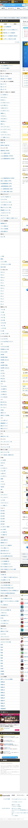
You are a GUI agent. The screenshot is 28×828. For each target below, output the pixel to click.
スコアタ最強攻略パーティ (6, 564)
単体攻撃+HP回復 (4, 357)
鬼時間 (24, 386)
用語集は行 (3, 695)
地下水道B (3, 513)
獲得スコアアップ (4, 428)
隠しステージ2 (3, 86)
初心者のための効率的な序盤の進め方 (8, 593)
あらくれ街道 (3, 529)
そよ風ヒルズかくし (4, 108)
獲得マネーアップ (4, 425)
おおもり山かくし (4, 97)
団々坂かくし (3, 100)
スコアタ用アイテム (4, 623)
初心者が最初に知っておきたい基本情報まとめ (9, 590)
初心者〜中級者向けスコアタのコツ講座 (8, 569)
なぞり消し (3, 373)
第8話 (2, 663)
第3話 (2, 650)
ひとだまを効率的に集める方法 (7, 556)
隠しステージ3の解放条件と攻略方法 (10, 35)
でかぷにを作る (4, 386)
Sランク (2, 290)
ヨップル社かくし (4, 132)
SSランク (2, 288)
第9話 (2, 666)
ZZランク (2, 280)
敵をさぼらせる (4, 402)
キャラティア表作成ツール (6, 196)
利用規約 (13, 795)
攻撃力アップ (3, 412)
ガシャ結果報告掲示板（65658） (7, 188)
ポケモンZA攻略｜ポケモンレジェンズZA (19, 799)
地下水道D (3, 518)
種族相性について (4, 542)
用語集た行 (3, 689)
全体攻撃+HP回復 (4, 365)
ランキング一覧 (4, 199)
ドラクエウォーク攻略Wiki (16, 806)
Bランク (2, 296)
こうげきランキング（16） (6, 212)
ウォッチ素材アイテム (5, 620)
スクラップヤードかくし (5, 126)
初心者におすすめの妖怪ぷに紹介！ (7, 587)
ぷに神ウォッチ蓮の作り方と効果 (9, 39)
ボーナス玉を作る (4, 397)
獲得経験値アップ (4, 423)
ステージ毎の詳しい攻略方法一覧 (7, 454)
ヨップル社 (3, 500)
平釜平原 (2, 486)
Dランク (2, 301)
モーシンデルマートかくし (6, 129)
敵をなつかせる (4, 404)
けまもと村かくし (4, 118)
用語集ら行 (3, 703)
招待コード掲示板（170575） (6, 180)
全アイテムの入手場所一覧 (6, 610)
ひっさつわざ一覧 (4, 338)
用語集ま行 (3, 697)
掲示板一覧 (3, 142)
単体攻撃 (2, 354)
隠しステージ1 (3, 84)
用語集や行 (3, 700)
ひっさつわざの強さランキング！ (7, 341)
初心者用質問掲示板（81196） (6, 183)
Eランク (2, 304)
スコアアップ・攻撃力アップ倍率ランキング (9, 218)
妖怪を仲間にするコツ (5, 550)
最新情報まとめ (4, 223)
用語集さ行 (3, 687)
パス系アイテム (4, 612)
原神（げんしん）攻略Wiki (16, 808)
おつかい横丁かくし (4, 105)
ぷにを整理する (4, 389)
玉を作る (2, 370)
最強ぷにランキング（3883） (6, 207)
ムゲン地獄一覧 (4, 532)
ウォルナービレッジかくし (6, 134)
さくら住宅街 (3, 460)
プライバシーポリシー (21, 795)
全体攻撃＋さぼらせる (5, 367)
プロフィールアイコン (5, 636)
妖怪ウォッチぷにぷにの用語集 (7, 679)
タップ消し (3, 375)
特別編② (2, 674)
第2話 (2, 647)
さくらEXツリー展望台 (5, 526)
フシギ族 (2, 312)
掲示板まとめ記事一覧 (5, 145)
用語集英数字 (3, 708)
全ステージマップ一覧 (5, 452)
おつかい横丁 (25, 377)
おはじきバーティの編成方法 (6, 545)
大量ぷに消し (3, 381)
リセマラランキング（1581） (6, 202)
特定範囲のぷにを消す (5, 349)
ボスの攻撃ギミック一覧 (5, 579)
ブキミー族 (3, 325)
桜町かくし (3, 124)
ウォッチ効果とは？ (4, 604)
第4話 (2, 652)
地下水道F (3, 524)
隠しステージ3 (3, 89)
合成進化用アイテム (4, 615)
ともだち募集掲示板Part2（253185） (8, 158)
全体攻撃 (2, 362)
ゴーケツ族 (3, 314)
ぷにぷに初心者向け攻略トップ (7, 585)
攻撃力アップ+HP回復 (5, 415)
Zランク (2, 282)
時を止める (3, 378)
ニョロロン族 (3, 328)
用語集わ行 (3, 705)
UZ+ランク (3, 272)
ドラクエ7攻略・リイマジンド (17, 801)
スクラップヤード (4, 494)
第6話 (2, 658)
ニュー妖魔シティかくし (5, 137)
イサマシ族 (3, 309)
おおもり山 (3, 462)
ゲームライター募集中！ (5, 68)
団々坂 (2, 465)
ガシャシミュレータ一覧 (5, 446)
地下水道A (3, 510)
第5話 (2, 655)
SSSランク (3, 285)
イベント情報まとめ (4, 226)
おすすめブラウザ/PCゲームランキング (10, 757)
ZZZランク (3, 277)
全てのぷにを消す (4, 351)
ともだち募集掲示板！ (7, 26)
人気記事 (5, 24)
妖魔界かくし (3, 113)
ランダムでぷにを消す (5, 346)
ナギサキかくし (4, 116)
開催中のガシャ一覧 (4, 436)
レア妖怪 (2, 256)
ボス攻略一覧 (3, 574)
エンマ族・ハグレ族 (4, 333)
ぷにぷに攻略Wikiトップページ (7, 65)
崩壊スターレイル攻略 (16, 804)
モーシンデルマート (4, 497)
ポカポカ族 (3, 320)
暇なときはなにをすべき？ (6, 553)
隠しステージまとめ (4, 76)
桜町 (1, 489)
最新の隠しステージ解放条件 (6, 78)
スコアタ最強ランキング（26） (7, 204)
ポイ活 (9, 1)
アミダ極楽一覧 (4, 534)
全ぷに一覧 (3, 236)
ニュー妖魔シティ (4, 505)
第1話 (2, 644)
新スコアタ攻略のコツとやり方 (7, 566)
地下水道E (3, 521)
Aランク (2, 293)
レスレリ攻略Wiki (15, 815)
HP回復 (2, 410)
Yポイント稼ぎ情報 (4, 228)
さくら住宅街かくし (4, 94)
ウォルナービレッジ (4, 502)
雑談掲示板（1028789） (5, 150)
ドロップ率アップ (4, 420)
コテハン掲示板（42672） (6, 153)
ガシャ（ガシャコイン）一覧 (6, 441)
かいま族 (2, 330)
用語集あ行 (3, 681)
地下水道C (3, 516)
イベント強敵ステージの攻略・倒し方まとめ (9, 577)
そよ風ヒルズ (3, 473)
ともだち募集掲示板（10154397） (7, 155)
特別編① (2, 671)
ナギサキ (2, 481)
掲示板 (18, 8)
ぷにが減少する (4, 394)
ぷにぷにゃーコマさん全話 (6, 641)
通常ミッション (4, 628)
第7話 (2, 660)
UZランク (2, 274)
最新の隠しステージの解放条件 (9, 32)
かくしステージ (11, 8)
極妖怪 (2, 259)
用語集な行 (3, 692)
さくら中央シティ (4, 468)
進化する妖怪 (3, 267)
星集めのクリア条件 (4, 631)
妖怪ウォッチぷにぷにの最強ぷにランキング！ (11, 29)
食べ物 (2, 618)
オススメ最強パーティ (5, 548)
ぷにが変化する (4, 391)
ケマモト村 (3, 484)
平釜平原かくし (4, 121)
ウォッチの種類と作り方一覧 (6, 598)
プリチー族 (3, 317)
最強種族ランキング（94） (6, 210)
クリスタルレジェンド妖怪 (6, 264)
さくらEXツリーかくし (5, 110)
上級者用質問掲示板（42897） (6, 186)
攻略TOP (3, 8)
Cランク (2, 298)
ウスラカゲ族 (3, 322)
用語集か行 (3, 684)
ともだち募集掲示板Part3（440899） (8, 178)
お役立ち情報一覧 (4, 231)
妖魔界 (2, 478)
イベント (24, 8)
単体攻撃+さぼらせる (5, 359)
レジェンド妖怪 (4, 261)
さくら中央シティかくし (5, 102)
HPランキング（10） (5, 215)
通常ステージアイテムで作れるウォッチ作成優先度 (9, 601)
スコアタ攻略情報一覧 (5, 561)
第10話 (2, 668)
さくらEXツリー (4, 476)
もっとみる (17, 42)
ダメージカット (4, 407)
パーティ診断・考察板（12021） (7, 191)
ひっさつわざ (3, 634)
